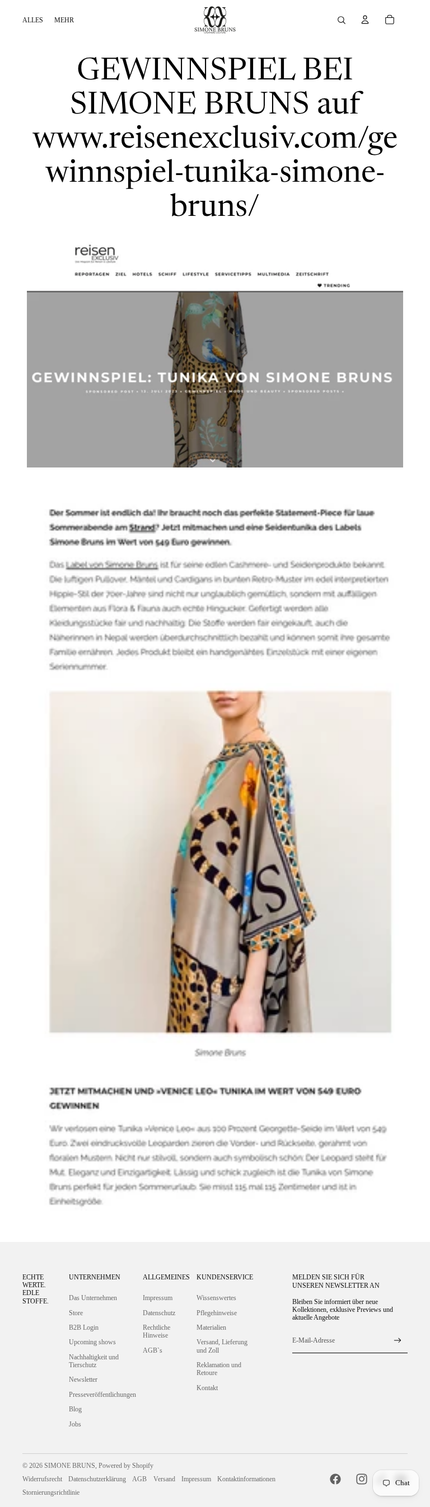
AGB (139, 1479)
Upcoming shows (92, 1342)
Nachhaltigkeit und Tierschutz (94, 1361)
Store (76, 1313)
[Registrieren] (398, 1340)
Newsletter (83, 1379)
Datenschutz (159, 1313)
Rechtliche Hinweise (156, 1331)
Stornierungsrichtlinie (51, 1492)
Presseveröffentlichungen (102, 1395)
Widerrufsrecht (42, 1479)
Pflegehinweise (217, 1313)
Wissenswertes (216, 1298)
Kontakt (207, 1388)
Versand (164, 1479)
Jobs (75, 1424)
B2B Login (84, 1327)
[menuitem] (32, 20)
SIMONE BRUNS (69, 1466)
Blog (75, 1409)
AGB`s (152, 1350)
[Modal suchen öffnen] (341, 20)
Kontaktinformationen (246, 1479)
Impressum (157, 1298)
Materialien (211, 1327)
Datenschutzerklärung (97, 1479)
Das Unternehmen (93, 1298)
